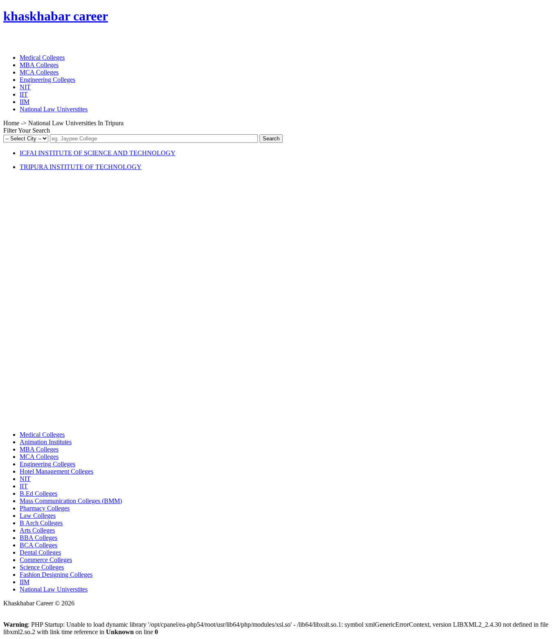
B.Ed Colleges (38, 493)
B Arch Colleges (41, 522)
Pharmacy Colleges (45, 508)
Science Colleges (42, 567)
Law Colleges (38, 515)
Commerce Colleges (46, 559)
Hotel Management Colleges (56, 471)
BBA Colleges (38, 537)
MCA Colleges (39, 72)
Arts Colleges (37, 530)
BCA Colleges (38, 545)
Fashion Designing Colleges (56, 574)
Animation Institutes (46, 441)
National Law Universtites (54, 109)
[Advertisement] (64, 300)
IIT (24, 94)
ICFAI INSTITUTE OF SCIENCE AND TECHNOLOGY (98, 152)
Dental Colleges (40, 552)
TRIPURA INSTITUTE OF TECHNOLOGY (81, 166)
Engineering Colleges (47, 79)
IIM (24, 101)
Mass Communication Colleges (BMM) (71, 500)
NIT (25, 87)
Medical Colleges (42, 57)
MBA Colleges (39, 64)
